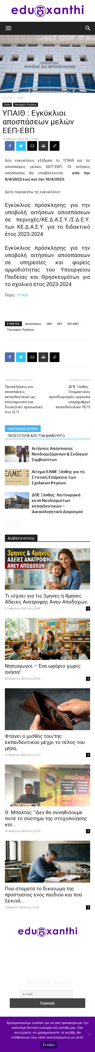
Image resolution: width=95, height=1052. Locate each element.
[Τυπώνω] (43, 146)
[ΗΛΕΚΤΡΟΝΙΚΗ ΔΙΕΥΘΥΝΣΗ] (32, 146)
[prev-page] (8, 524)
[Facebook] (10, 146)
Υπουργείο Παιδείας (26, 104)
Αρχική (7, 98)
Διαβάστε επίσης (21, 538)
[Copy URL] (54, 146)
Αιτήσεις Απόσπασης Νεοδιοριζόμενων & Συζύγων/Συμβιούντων (60, 454)
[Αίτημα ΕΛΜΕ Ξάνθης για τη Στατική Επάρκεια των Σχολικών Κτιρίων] (17, 477)
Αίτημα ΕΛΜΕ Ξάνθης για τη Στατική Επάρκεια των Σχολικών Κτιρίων (58, 477)
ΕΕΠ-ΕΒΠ (72, 323)
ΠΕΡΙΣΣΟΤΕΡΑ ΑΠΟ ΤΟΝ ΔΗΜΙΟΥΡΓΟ (36, 436)
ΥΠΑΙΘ (22, 295)
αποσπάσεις (33, 323)
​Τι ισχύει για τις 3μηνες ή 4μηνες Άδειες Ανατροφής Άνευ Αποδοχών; (46, 599)
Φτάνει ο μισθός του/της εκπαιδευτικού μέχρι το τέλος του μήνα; (45, 742)
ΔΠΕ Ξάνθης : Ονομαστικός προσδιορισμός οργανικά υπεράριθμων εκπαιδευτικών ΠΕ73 (69, 397)
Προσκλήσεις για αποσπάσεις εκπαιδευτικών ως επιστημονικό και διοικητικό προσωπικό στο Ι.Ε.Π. (24, 399)
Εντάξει (49, 1045)
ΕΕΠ (59, 323)
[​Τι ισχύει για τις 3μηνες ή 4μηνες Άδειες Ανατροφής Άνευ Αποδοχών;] (47, 569)
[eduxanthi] (47, 11)
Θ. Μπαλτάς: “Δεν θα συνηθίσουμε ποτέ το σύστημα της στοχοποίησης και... (46, 818)
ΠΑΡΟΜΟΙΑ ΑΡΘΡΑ (23, 429)
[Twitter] (21, 146)
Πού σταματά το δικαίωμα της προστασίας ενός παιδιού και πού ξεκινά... (43, 895)
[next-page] (16, 524)
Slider (21, 98)
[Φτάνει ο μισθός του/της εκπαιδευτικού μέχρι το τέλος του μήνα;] (47, 709)
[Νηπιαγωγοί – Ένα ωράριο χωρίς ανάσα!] (47, 639)
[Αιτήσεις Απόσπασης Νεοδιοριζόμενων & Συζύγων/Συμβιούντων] (17, 454)
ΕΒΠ (49, 323)
